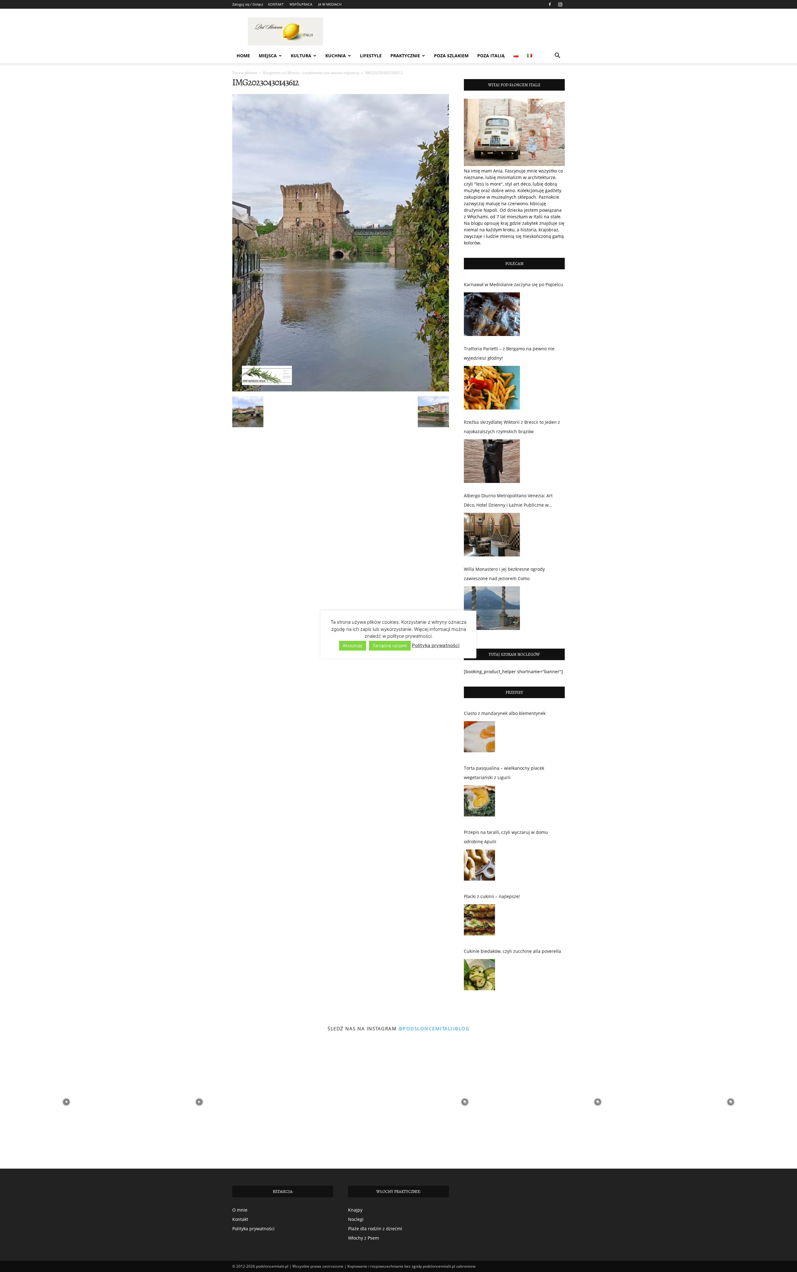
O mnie (240, 1210)
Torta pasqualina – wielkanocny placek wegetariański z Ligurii (504, 772)
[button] (557, 56)
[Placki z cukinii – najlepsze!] (479, 921)
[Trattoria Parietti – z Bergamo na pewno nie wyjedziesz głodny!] (492, 387)
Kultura (301, 56)
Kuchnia (335, 56)
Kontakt (240, 1219)
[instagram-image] (66, 1102)
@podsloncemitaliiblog (434, 1028)
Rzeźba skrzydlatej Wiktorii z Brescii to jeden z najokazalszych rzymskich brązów (512, 426)
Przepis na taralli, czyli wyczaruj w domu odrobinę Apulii (506, 836)
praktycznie (405, 56)
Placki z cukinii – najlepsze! (492, 896)
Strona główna (244, 72)
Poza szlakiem (451, 56)
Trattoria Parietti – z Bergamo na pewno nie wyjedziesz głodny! (509, 353)
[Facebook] (549, 4)
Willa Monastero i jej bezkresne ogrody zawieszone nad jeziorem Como (504, 573)
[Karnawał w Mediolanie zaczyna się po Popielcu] (492, 314)
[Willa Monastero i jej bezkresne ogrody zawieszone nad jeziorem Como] (492, 608)
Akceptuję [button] (352, 645)
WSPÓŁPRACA (301, 4)
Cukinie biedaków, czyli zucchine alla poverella (512, 951)
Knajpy (355, 1210)
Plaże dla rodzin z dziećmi (375, 1229)
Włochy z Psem (363, 1238)
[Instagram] (560, 4)
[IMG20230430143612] (340, 389)
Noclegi (356, 1219)
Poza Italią (491, 56)
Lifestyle (371, 56)
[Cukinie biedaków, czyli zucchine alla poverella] (479, 976)
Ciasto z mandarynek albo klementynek (504, 713)
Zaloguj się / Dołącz (247, 4)
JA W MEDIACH (330, 4)
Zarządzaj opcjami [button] (390, 645)
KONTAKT (276, 4)
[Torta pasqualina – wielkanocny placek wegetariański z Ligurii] (479, 802)
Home (243, 56)
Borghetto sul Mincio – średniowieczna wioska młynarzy (311, 72)
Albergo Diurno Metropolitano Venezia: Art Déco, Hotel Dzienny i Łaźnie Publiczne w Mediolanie (508, 501)
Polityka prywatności (253, 1229)
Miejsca (268, 56)
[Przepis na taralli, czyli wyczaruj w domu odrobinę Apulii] (479, 866)
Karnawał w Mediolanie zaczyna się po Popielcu (513, 284)
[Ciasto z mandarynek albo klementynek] (479, 738)
